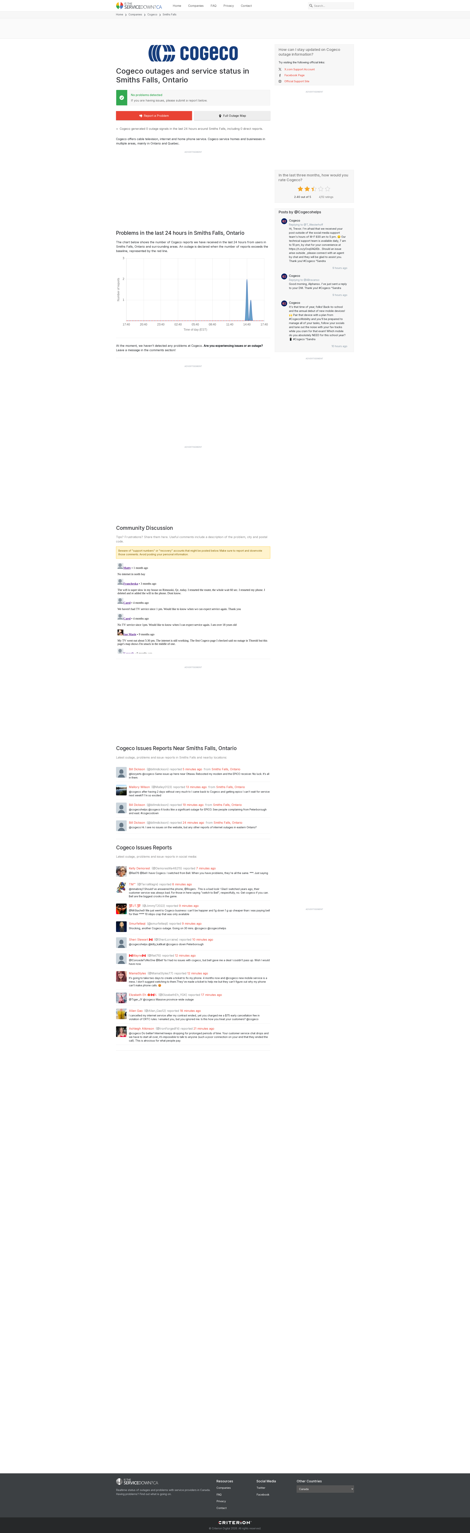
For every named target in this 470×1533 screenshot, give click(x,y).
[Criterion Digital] (235, 1522)
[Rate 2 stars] (307, 189)
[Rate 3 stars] (314, 189)
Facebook (262, 1494)
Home (177, 6)
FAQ (213, 6)
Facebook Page (294, 75)
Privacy (228, 6)
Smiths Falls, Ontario (226, 769)
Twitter (260, 1487)
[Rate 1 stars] (300, 189)
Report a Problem (156, 115)
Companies (196, 6)
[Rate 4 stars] (321, 189)
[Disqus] (193, 607)
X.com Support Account (299, 69)
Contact (246, 6)
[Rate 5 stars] (328, 189)
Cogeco (152, 14)
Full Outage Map (234, 115)
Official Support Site (296, 81)
